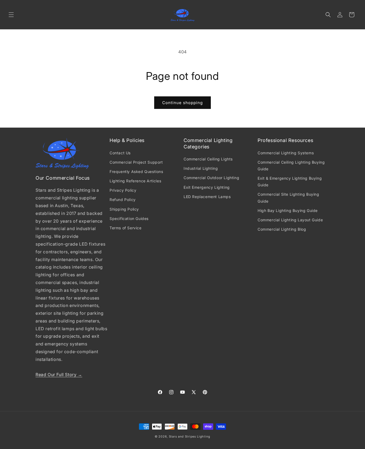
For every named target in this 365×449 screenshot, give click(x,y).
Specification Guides (129, 218)
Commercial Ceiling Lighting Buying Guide (291, 165)
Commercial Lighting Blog (282, 229)
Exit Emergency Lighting (207, 187)
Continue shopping (182, 102)
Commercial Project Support (136, 162)
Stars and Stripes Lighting (189, 436)
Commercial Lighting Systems (286, 153)
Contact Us (120, 153)
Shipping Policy (124, 209)
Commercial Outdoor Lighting (211, 177)
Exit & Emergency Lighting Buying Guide (290, 181)
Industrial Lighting (201, 168)
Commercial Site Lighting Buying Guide (288, 197)
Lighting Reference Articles (135, 181)
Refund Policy (123, 199)
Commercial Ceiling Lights (208, 159)
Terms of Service (126, 228)
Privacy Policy (123, 190)
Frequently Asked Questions (136, 171)
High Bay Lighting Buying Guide (288, 210)
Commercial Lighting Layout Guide (290, 220)
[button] (11, 15)
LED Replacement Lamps (207, 196)
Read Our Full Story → (59, 374)
